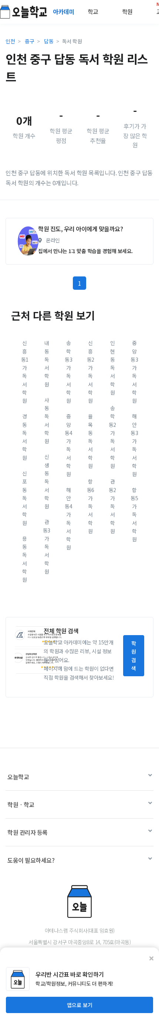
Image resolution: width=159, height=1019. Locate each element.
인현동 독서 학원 (112, 367)
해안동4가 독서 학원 (68, 518)
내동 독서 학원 (46, 363)
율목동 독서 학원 (90, 440)
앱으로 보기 (79, 1005)
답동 (48, 41)
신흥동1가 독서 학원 (24, 371)
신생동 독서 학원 (46, 481)
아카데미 (64, 11)
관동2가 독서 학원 (112, 506)
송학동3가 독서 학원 (68, 371)
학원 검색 (133, 656)
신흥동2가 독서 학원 (90, 371)
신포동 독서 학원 (24, 498)
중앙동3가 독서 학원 (134, 371)
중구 (29, 41)
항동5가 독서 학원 (134, 514)
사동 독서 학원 (46, 420)
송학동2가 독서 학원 (112, 436)
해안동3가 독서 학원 (134, 445)
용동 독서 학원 (24, 559)
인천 (10, 41)
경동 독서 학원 (24, 436)
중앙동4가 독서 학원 (68, 445)
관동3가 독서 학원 (46, 546)
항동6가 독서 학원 (90, 506)
